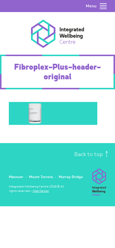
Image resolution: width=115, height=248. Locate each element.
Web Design (40, 191)
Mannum (16, 177)
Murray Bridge (71, 177)
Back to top (89, 154)
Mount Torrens (41, 177)
